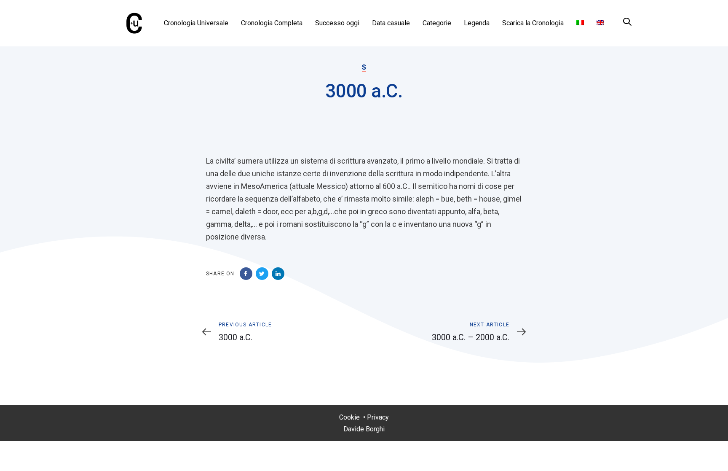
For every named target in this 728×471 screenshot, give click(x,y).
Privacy (378, 417)
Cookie (349, 417)
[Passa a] (580, 23)
